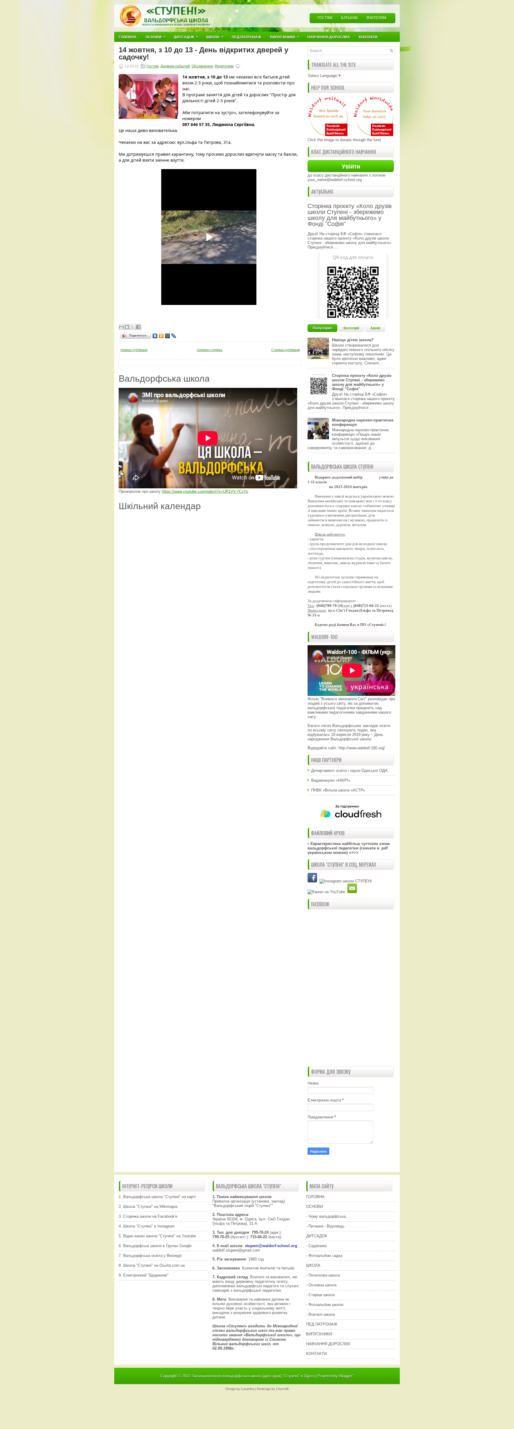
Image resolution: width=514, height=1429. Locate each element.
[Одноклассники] (161, 336)
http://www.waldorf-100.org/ (362, 748)
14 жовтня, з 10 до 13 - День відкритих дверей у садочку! (203, 53)
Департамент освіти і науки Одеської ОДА (349, 770)
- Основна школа (321, 1285)
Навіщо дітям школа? (353, 340)
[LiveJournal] (174, 336)
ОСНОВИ (314, 1206)
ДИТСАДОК (316, 1236)
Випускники (284, 36)
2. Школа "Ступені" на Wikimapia (148, 1206)
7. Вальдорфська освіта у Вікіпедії (150, 1255)
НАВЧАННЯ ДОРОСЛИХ (328, 1344)
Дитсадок (186, 36)
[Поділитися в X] (133, 327)
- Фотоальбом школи (324, 1304)
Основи (155, 36)
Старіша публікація (285, 350)
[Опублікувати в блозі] (127, 327)
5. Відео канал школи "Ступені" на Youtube (157, 1236)
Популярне (322, 328)
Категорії (351, 328)
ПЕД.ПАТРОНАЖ (321, 1324)
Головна (128, 37)
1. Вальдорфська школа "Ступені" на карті (157, 1196)
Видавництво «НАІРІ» (330, 780)
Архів (375, 328)
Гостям (324, 18)
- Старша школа (320, 1295)
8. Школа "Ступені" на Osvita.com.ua (152, 1265)
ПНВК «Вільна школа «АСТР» (338, 790)
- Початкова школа (323, 1275)
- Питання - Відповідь (325, 1226)
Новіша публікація (134, 350)
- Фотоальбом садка (324, 1255)
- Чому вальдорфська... (327, 1216)
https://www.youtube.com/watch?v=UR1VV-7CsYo (205, 491)
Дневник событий (175, 66)
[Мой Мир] (167, 336)
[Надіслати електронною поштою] (121, 327)
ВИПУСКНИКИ (319, 1334)
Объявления (202, 66)
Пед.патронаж (246, 37)
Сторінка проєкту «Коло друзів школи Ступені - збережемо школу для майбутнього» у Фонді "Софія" (350, 215)
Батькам (349, 18)
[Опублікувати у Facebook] (138, 327)
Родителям (224, 66)
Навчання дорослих (328, 37)
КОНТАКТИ (316, 1353)
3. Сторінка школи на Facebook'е (148, 1216)
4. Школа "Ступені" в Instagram (147, 1226)
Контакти (368, 37)
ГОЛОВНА (315, 1196)
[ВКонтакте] (155, 336)
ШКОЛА (313, 1265)
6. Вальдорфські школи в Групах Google (155, 1246)
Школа (214, 36)
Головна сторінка (209, 350)
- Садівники (316, 1246)
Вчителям (376, 18)
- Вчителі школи (320, 1314)
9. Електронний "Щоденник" (144, 1275)
